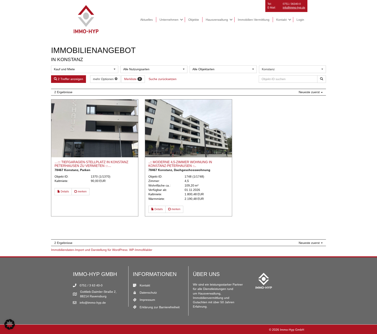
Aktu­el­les (146, 19)
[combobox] (84, 69)
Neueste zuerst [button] (309, 92)
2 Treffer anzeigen (70, 79)
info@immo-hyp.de (294, 7)
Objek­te (193, 19)
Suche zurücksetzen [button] (163, 79)
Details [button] (64, 191)
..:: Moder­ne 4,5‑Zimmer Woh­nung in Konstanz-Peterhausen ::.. (180, 164)
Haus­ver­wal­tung (217, 19)
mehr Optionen (104, 79)
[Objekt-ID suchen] (321, 79)
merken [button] (82, 191)
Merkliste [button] (132, 79)
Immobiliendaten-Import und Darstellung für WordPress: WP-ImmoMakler (101, 250)
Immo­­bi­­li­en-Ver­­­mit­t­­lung (253, 19)
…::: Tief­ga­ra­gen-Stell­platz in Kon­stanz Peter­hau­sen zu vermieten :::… (91, 164)
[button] (181, 19)
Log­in (300, 19)
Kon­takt (281, 19)
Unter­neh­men (168, 19)
